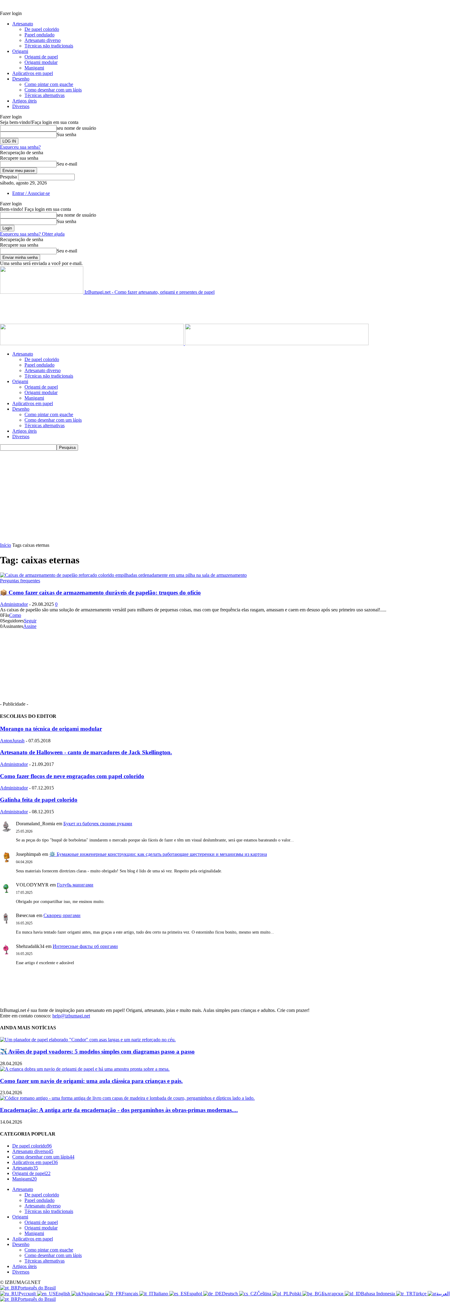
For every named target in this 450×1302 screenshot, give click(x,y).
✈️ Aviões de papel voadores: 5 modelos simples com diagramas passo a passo (97, 1051)
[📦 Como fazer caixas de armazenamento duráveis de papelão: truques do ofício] (123, 575)
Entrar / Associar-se (31, 193)
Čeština (264, 1293)
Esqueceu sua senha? (20, 147)
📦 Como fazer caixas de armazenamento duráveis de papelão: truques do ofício (100, 592)
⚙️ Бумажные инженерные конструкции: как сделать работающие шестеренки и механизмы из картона (158, 854)
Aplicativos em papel (32, 73)
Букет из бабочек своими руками (97, 823)
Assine (29, 626)
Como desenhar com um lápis (53, 89)
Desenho (20, 78)
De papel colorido (41, 29)
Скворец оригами (62, 915)
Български (333, 1293)
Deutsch (230, 1293)
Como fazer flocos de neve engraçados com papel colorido (72, 776)
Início (5, 545)
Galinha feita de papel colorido (38, 799)
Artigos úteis (24, 100)
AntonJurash (12, 740)
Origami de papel (41, 56)
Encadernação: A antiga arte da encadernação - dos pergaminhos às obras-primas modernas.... (119, 1110)
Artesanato (22, 23)
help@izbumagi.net (71, 1015)
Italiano (161, 1293)
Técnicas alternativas (44, 95)
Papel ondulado (39, 34)
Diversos (20, 106)
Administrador (14, 604)
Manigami (34, 67)
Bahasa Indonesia (378, 1293)
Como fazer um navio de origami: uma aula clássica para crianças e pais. (91, 1081)
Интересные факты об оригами (85, 946)
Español (194, 1293)
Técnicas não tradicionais (48, 45)
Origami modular (41, 62)
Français (130, 1293)
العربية (443, 1293)
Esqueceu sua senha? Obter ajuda (32, 234)
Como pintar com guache (48, 84)
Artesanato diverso (42, 40)
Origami (20, 51)
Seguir (30, 620)
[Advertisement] (111, 309)
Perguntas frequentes (20, 580)
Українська (93, 1293)
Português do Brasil (37, 1287)
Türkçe (420, 1293)
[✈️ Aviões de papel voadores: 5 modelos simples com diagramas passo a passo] (88, 1039)
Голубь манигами (75, 884)
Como (15, 615)
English (63, 1293)
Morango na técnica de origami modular (51, 729)
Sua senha (66, 134)
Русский (27, 1293)
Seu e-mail (67, 163)
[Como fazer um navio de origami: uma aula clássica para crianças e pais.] (85, 1069)
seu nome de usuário (76, 128)
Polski (295, 1293)
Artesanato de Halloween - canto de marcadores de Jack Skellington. (86, 752)
